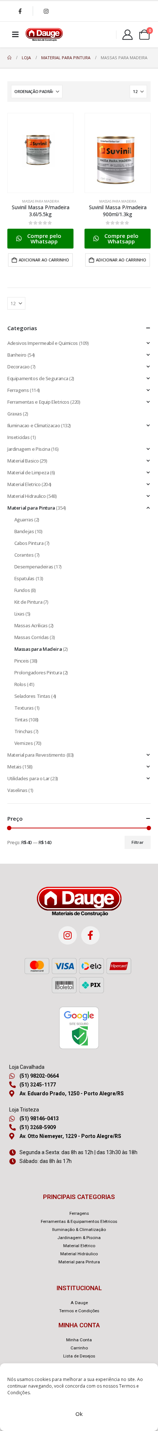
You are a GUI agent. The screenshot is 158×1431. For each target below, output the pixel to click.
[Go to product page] (40, 153)
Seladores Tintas (32, 696)
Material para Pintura (31, 507)
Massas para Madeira (40, 201)
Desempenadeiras (33, 566)
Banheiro (16, 354)
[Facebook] (19, 11)
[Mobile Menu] (15, 34)
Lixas (19, 613)
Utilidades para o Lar (28, 778)
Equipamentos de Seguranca (37, 378)
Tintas (21, 719)
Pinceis (21, 660)
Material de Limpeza (28, 472)
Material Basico (23, 460)
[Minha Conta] (127, 34)
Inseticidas (18, 437)
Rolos (20, 684)
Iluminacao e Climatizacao (33, 425)
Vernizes (23, 743)
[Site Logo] (44, 34)
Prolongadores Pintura (38, 672)
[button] (40, 239)
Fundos (22, 590)
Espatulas (24, 578)
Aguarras (23, 519)
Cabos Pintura (29, 543)
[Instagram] (46, 11)
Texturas (24, 707)
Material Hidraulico (26, 496)
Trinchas (23, 731)
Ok (79, 1413)
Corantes (24, 555)
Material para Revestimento (36, 755)
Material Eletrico (23, 484)
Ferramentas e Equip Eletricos (38, 402)
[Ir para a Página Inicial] (9, 58)
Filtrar (138, 842)
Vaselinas (17, 790)
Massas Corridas (31, 637)
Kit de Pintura (28, 602)
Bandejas (24, 531)
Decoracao (18, 366)
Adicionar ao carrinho (44, 260)
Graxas (14, 413)
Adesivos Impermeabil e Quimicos (42, 343)
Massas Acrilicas (31, 625)
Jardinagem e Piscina (28, 449)
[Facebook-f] (90, 935)
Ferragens (18, 390)
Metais (14, 766)
